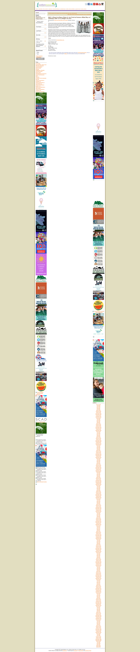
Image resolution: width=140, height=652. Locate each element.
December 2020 (98, 480)
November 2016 (98, 535)
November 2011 (98, 603)
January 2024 (98, 439)
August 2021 (98, 471)
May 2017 (98, 529)
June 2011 (98, 608)
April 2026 (98, 409)
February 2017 (98, 532)
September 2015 (98, 551)
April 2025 (98, 422)
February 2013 (98, 586)
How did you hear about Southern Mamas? (41, 45)
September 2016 (98, 538)
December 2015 (98, 548)
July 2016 (98, 540)
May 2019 (98, 502)
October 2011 (98, 604)
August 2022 (98, 458)
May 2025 (98, 421)
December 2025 (98, 413)
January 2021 (98, 479)
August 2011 (98, 606)
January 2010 (98, 627)
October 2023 (98, 442)
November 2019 (98, 495)
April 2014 (98, 570)
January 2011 (98, 614)
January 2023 (98, 452)
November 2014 (98, 562)
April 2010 (98, 624)
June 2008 (98, 643)
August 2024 (98, 431)
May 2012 (98, 596)
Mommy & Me (38, 72)
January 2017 (98, 533)
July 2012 (98, 594)
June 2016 (98, 541)
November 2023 (98, 441)
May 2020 (98, 488)
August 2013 (98, 579)
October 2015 (98, 550)
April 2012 (98, 597)
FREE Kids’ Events (39, 71)
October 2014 (98, 563)
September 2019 (98, 497)
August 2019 (98, 498)
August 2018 (98, 512)
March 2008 (98, 645)
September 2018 (98, 511)
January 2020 (98, 493)
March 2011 (98, 612)
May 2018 (98, 515)
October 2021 (98, 469)
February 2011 (98, 613)
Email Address (41, 22)
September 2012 (98, 591)
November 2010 (98, 616)
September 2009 (98, 632)
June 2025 (98, 420)
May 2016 (98, 542)
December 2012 (98, 588)
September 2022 (98, 457)
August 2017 (98, 525)
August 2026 (98, 404)
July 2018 (98, 513)
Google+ (94, 4)
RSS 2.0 (66, 53)
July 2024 (98, 432)
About (37, 75)
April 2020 (98, 489)
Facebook (89, 4)
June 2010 (98, 622)
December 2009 (98, 628)
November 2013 (98, 576)
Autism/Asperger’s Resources (41, 73)
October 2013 (98, 577)
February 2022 (98, 465)
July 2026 (98, 405)
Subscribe (86, 4)
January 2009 (98, 637)
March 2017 (98, 531)
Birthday (41, 39)
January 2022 (98, 466)
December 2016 (98, 534)
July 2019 (98, 499)
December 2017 (98, 521)
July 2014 (98, 567)
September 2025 (98, 416)
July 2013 (98, 580)
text (38, 53)
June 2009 (98, 635)
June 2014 (98, 568)
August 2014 (98, 566)
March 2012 (98, 598)
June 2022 (98, 460)
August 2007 (98, 646)
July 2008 (98, 642)
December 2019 (98, 494)
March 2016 (98, 544)
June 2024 (98, 433)
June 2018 (98, 514)
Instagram (102, 4)
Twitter (91, 4)
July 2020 (98, 486)
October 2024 (98, 429)
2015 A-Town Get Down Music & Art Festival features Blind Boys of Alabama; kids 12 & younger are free (69, 17)
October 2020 (98, 483)
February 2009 (98, 636)
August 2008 (98, 641)
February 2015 (98, 559)
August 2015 (98, 552)
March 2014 (98, 571)
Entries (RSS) (80, 650)
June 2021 (98, 474)
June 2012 (98, 595)
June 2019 (98, 501)
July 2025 (98, 419)
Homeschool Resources (40, 74)
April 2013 (98, 584)
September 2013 (98, 578)
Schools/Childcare (39, 66)
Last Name (41, 30)
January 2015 (98, 560)
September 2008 (98, 640)
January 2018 (98, 520)
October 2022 (98, 456)
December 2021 (98, 467)
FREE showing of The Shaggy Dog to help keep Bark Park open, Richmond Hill (63, 13)
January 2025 (98, 425)
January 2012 (98, 600)
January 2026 (98, 412)
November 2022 (98, 455)
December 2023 (98, 440)
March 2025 (98, 423)
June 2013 (98, 581)
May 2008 (98, 644)
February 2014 (98, 572)
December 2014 (98, 561)
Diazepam (76, 650)
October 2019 (98, 496)
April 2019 (98, 503)
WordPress (65, 650)
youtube (100, 4)
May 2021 (98, 475)
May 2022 (98, 461)
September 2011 (98, 605)
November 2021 (98, 468)
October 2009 (98, 631)
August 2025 (98, 418)
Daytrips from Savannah (40, 91)
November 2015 (98, 549)
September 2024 (98, 430)
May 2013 (98, 582)
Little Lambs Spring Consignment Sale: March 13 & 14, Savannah (79, 14)
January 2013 (98, 587)
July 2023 (98, 446)
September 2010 (98, 618)
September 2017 (98, 524)
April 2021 (98, 476)
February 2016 (98, 545)
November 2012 (98, 589)
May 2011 (98, 609)
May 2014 (98, 569)
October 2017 (98, 523)
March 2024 (98, 437)
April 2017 (98, 530)
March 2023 (98, 450)
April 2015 (98, 557)
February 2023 (98, 451)
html (38, 52)
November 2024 (98, 428)
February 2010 (98, 626)
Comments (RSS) (88, 650)
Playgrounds (38, 63)
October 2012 (98, 590)
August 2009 (98, 633)
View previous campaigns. (39, 56)
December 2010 (98, 615)
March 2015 (98, 558)
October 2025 (98, 415)
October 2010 (98, 617)
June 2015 (98, 554)
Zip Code (41, 35)
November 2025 (98, 414)
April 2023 (98, 449)
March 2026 (98, 410)
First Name (41, 26)
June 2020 (98, 487)
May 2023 (98, 448)
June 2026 (98, 406)
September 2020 (98, 484)
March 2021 (98, 477)
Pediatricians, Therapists (40, 70)
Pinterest (97, 4)
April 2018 (98, 516)
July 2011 (98, 607)
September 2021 (98, 470)
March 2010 (98, 625)
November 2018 (98, 508)
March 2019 (98, 504)
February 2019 (98, 505)
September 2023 (98, 443)
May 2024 (98, 434)
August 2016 (98, 539)
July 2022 (98, 459)
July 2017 (98, 526)
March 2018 (98, 517)
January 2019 (98, 506)
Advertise (37, 69)
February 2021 (98, 478)
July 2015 (98, 553)
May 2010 (98, 623)
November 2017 (98, 522)
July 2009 (98, 634)
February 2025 (98, 424)
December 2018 (98, 507)
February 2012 (98, 599)
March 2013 (98, 585)
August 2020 (98, 485)
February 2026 (98, 411)
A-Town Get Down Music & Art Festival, (61, 20)
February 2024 (98, 438)
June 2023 (98, 447)
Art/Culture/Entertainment (82, 52)
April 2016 (98, 543)
